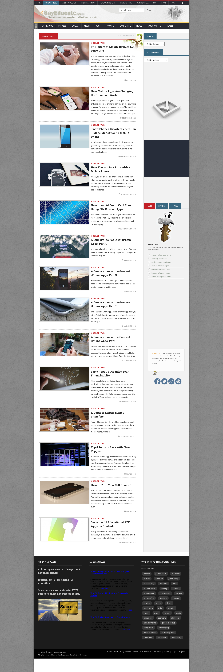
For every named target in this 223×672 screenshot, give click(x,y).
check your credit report (160, 266)
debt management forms (161, 269)
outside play (149, 583)
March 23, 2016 (130, 326)
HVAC (146, 613)
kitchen (147, 573)
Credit (87, 25)
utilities (147, 578)
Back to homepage (125, 35)
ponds (158, 603)
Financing (110, 25)
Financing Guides (126, 3)
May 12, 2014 (131, 511)
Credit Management (69, 3)
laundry (164, 588)
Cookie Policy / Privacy (122, 652)
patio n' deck (161, 573)
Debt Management (88, 3)
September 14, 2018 (128, 156)
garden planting (168, 623)
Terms (135, 652)
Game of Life (125, 25)
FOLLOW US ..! (156, 353)
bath (175, 583)
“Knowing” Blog (51, 3)
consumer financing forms (161, 255)
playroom (175, 618)
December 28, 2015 (128, 401)
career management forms (161, 277)
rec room (176, 573)
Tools (173, 3)
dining (169, 603)
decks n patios (150, 632)
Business (62, 25)
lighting (147, 603)
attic (160, 608)
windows (163, 583)
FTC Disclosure (146, 652)
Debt (98, 25)
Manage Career (143, 3)
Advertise (157, 652)
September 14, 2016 (128, 229)
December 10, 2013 (128, 542)
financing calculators (159, 259)
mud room (148, 608)
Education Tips (154, 25)
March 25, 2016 (130, 291)
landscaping (164, 627)
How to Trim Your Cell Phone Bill (112, 485)
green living (173, 578)
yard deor (162, 637)
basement (148, 618)
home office (149, 598)
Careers (75, 25)
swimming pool (168, 632)
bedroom (162, 618)
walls (156, 613)
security (171, 608)
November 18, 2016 (128, 194)
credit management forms (161, 262)
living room (148, 627)
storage (176, 598)
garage (179, 593)
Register (182, 652)
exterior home (150, 623)
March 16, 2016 (130, 360)
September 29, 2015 (128, 436)
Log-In (174, 652)
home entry (176, 637)
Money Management (107, 3)
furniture (159, 578)
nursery (167, 613)
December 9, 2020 (129, 118)
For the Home (47, 25)
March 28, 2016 (130, 260)
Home (39, 3)
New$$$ (170, 25)
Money (139, 25)
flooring (176, 588)
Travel (163, 3)
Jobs (154, 3)
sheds (178, 613)
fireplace (163, 598)
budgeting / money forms (161, 273)
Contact (166, 652)
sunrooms (148, 637)
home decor (165, 593)
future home (149, 593)
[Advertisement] (166, 159)
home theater (150, 588)
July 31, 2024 (131, 80)
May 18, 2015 (131, 474)
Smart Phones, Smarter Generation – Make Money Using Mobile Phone (113, 132)
